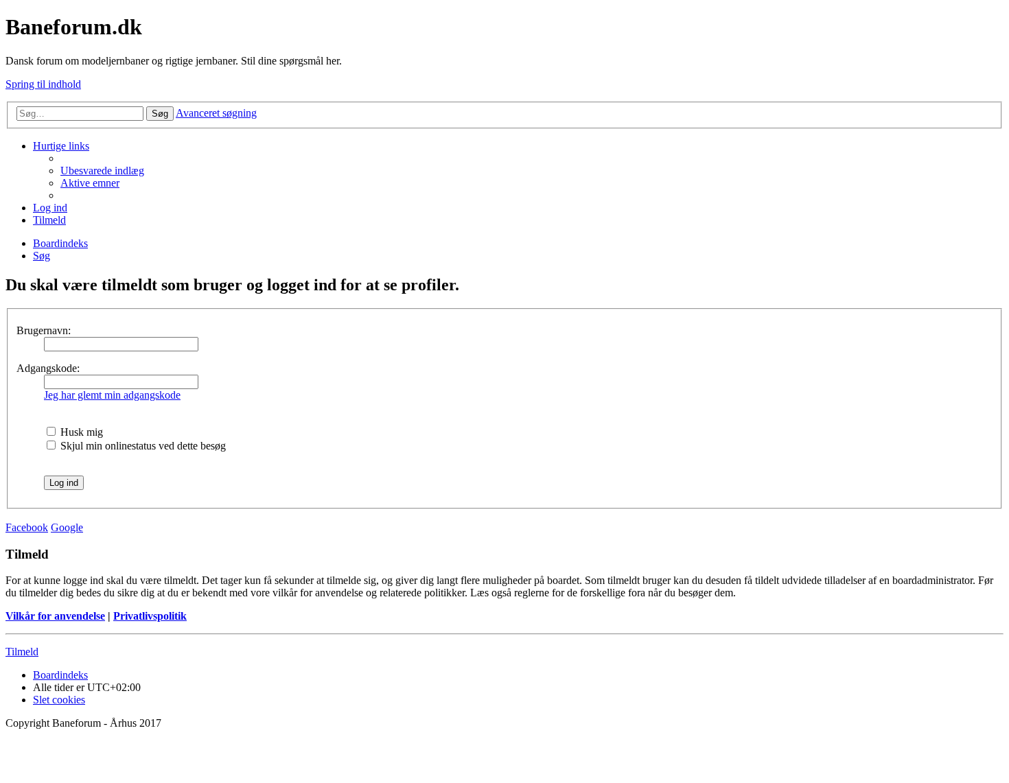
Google (67, 527)
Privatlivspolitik (150, 616)
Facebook (26, 527)
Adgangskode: (48, 368)
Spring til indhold (43, 84)
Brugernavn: (43, 330)
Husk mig (80, 432)
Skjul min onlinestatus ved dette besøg (142, 446)
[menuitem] (102, 170)
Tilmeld (21, 651)
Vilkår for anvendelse (55, 616)
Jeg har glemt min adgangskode (112, 395)
